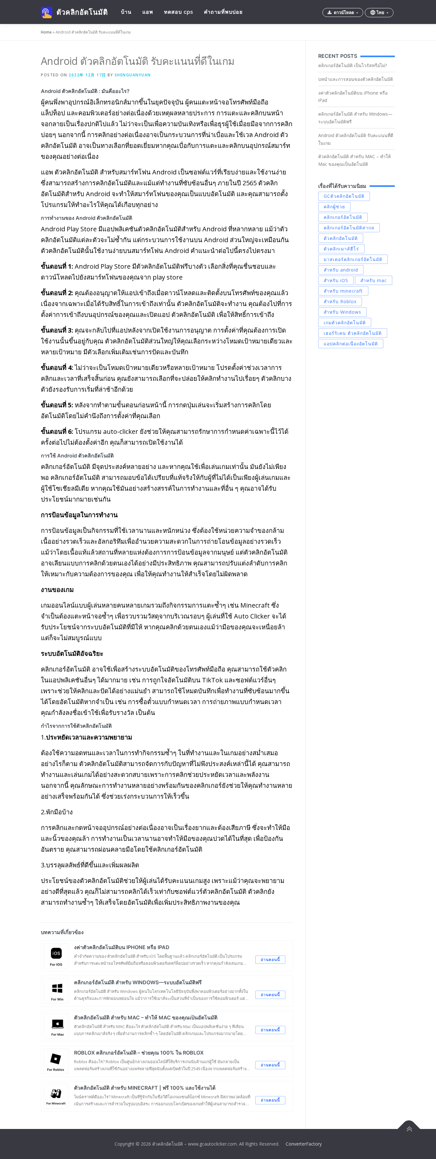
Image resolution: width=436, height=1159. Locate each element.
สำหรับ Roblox (340, 301)
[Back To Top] (409, 1128)
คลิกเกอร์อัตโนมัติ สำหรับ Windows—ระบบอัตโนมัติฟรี (355, 118)
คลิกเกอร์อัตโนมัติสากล (349, 228)
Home (46, 32)
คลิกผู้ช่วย (334, 206)
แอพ (147, 12)
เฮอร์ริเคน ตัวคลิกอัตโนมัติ (353, 333)
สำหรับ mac (373, 280)
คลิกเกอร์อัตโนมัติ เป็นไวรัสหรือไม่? (352, 65)
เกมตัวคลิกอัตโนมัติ (345, 322)
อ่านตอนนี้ (270, 959)
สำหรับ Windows (342, 312)
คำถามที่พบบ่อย (223, 12)
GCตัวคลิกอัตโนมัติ (344, 196)
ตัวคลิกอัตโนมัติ (82, 12)
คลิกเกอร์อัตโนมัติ (343, 217)
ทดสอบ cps (178, 12)
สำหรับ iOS (336, 280)
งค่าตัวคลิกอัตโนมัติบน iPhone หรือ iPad (352, 97)
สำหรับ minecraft (343, 291)
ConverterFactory (304, 1144)
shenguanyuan (133, 75)
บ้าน (126, 12)
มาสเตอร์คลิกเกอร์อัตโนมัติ (353, 259)
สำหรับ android (341, 270)
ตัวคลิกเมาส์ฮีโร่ (341, 249)
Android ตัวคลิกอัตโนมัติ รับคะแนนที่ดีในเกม (355, 139)
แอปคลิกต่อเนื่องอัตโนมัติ (351, 344)
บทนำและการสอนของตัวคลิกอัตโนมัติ (355, 79)
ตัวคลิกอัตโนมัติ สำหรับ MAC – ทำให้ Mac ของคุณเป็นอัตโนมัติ (354, 160)
